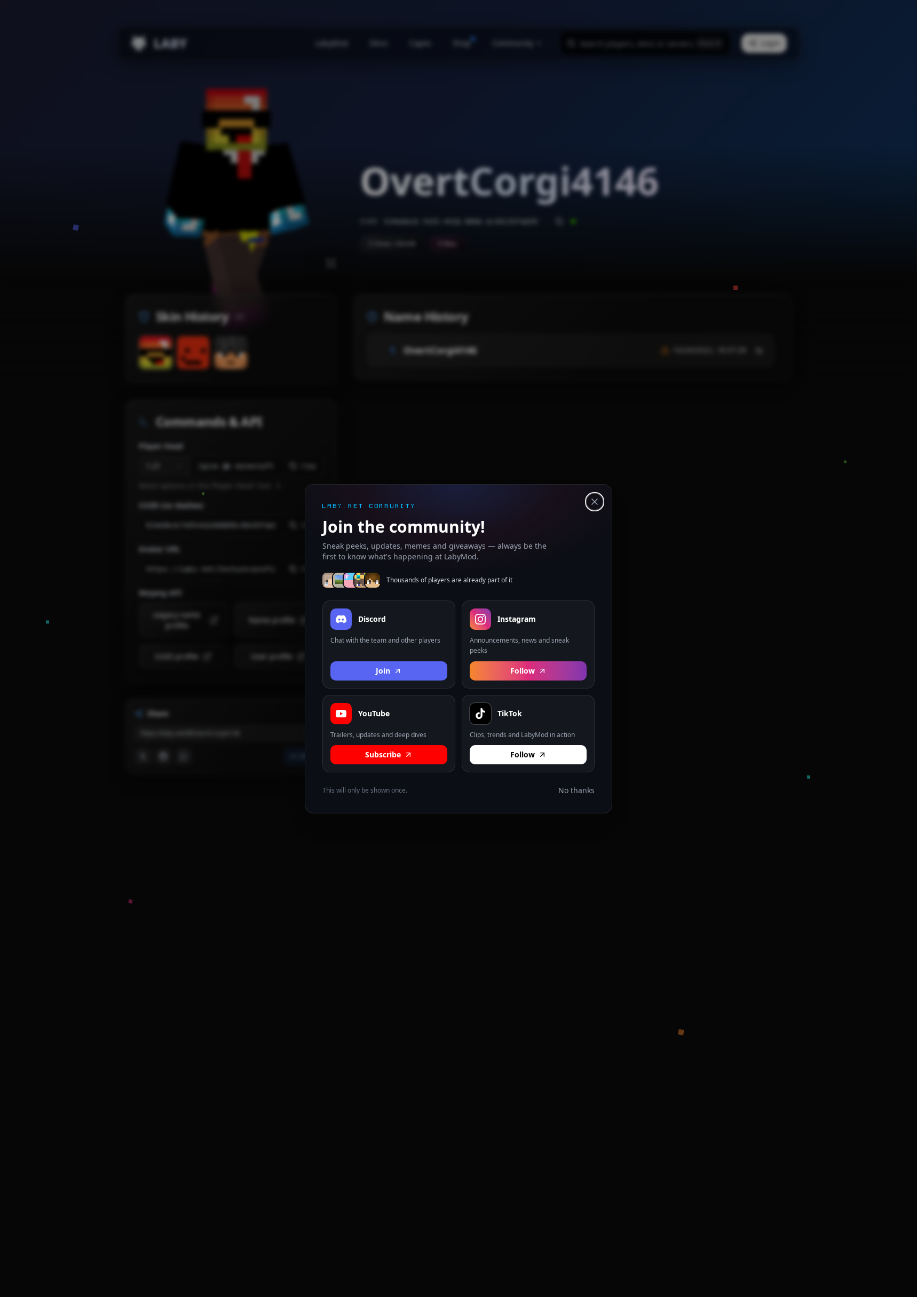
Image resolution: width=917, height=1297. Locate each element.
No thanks (576, 790)
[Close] (594, 501)
